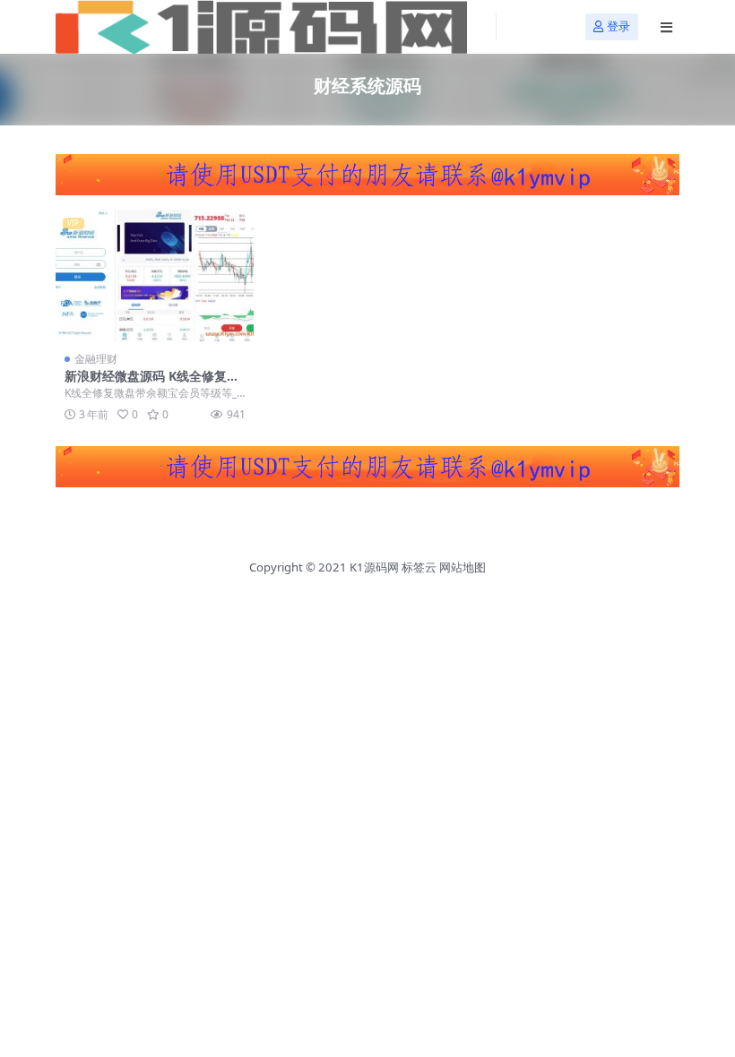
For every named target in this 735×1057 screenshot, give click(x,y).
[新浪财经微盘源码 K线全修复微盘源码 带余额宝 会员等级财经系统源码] (155, 276)
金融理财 (95, 358)
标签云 (419, 567)
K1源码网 (374, 567)
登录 (618, 26)
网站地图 (462, 567)
